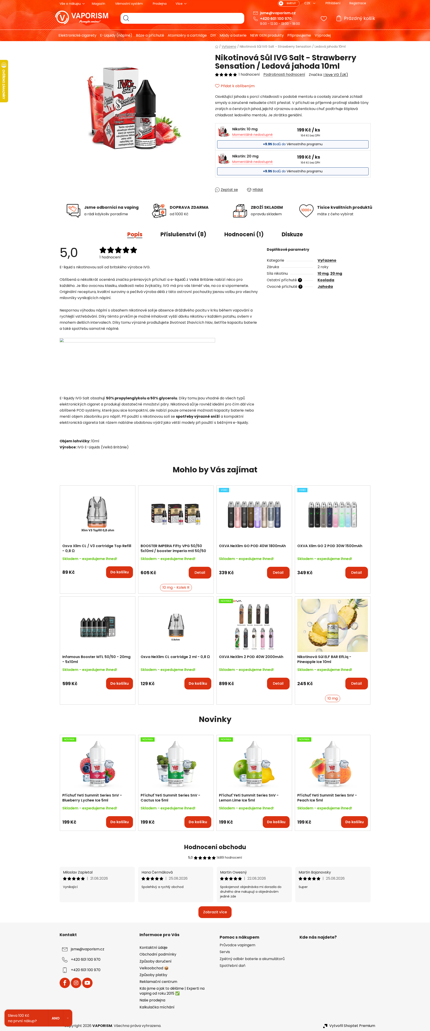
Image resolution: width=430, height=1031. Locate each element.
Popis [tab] (134, 234)
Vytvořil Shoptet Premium (352, 1025)
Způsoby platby (153, 974)
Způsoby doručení (155, 961)
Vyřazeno (327, 260)
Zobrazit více (215, 912)
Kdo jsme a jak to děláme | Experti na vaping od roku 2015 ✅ (172, 991)
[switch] (289, 3)
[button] (97, 570)
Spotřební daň (232, 965)
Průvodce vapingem (237, 945)
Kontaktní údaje (153, 947)
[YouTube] (87, 983)
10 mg (323, 273)
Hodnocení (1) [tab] (244, 234)
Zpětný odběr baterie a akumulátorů (252, 958)
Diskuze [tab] (292, 234)
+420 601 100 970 (276, 18)
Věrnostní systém (129, 3)
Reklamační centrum (158, 981)
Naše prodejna (152, 1000)
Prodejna (160, 3)
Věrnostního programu (305, 144)
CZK (307, 3)
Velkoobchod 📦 (154, 968)
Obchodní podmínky (157, 954)
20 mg (336, 273)
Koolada (326, 280)
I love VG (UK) (335, 74)
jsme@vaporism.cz (278, 13)
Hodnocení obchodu (215, 847)
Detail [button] (200, 572)
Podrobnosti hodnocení (284, 74)
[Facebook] (65, 983)
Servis (225, 951)
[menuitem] (75, 35)
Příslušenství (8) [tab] (183, 234)
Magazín (98, 3)
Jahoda (325, 286)
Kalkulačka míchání (156, 1007)
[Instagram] (76, 983)
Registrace (357, 3)
